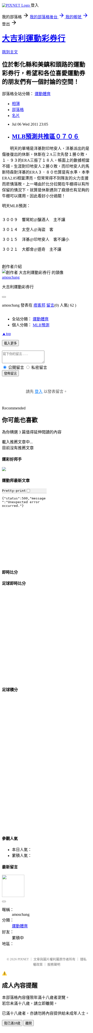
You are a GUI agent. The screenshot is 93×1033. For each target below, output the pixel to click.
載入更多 (10, 343)
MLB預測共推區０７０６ (45, 136)
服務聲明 (53, 964)
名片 (16, 115)
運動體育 (43, 94)
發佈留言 (10, 373)
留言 (50, 305)
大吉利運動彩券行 (33, 38)
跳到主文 (10, 52)
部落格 (18, 110)
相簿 (16, 104)
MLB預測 (41, 325)
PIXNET (23, 959)
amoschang (11, 277)
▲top (6, 334)
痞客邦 (39, 305)
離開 (28, 1023)
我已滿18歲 (12, 1023)
